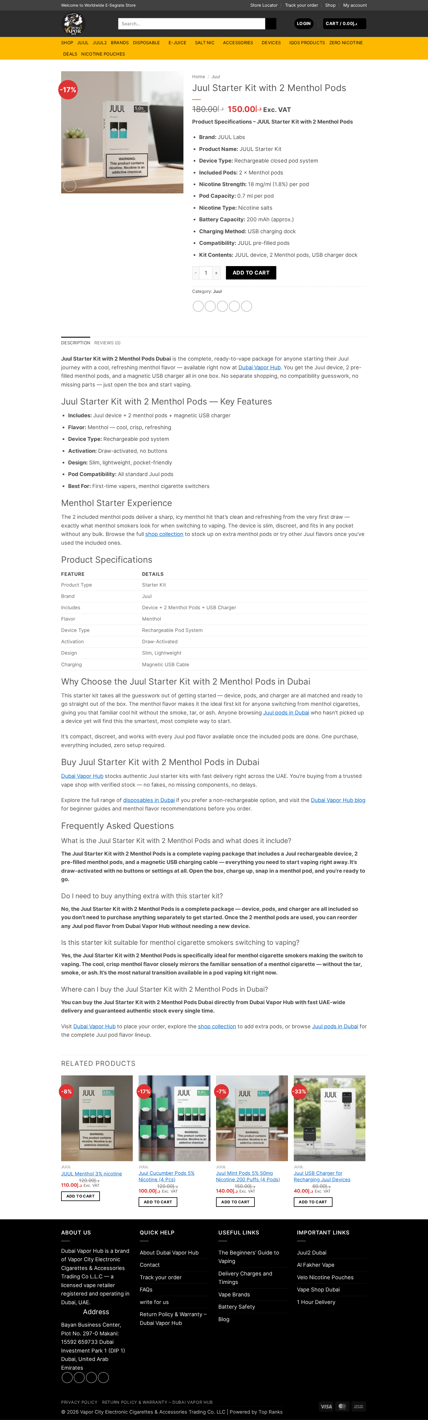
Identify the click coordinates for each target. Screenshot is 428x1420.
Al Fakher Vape (316, 1265)
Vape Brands (234, 1294)
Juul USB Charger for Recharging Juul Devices (322, 1176)
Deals (70, 54)
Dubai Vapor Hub (259, 367)
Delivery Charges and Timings (245, 1277)
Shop (330, 5)
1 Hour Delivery (316, 1302)
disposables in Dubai (149, 800)
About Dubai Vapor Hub (169, 1252)
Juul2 (100, 42)
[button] (304, 23)
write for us (154, 1302)
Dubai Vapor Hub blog (338, 800)
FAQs (146, 1289)
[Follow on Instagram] (79, 1377)
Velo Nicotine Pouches (325, 1277)
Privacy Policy (79, 1402)
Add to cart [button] (80, 1196)
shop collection (164, 534)
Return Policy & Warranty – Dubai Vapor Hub (173, 1318)
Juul (83, 42)
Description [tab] (75, 342)
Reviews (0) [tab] (107, 342)
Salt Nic (205, 42)
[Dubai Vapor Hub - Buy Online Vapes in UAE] (85, 23)
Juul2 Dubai (311, 1252)
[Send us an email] (91, 1377)
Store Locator (263, 5)
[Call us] (103, 1377)
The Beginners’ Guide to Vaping (248, 1256)
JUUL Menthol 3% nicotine (91, 1174)
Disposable (146, 42)
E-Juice (177, 42)
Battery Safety (236, 1306)
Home (198, 76)
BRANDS (120, 42)
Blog (223, 1319)
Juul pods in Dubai (286, 712)
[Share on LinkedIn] (246, 306)
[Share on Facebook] (198, 306)
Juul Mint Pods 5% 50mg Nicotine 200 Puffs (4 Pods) (248, 1176)
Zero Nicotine (346, 42)
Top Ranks (271, 1412)
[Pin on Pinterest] (234, 306)
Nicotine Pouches (103, 54)
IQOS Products (307, 42)
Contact (150, 1265)
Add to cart (251, 273)
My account (355, 5)
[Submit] (270, 23)
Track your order (301, 5)
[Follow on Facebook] (67, 1377)
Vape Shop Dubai (318, 1289)
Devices (271, 42)
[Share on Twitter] (210, 306)
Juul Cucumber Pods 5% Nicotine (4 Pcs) (166, 1176)
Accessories (238, 42)
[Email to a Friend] (222, 306)
